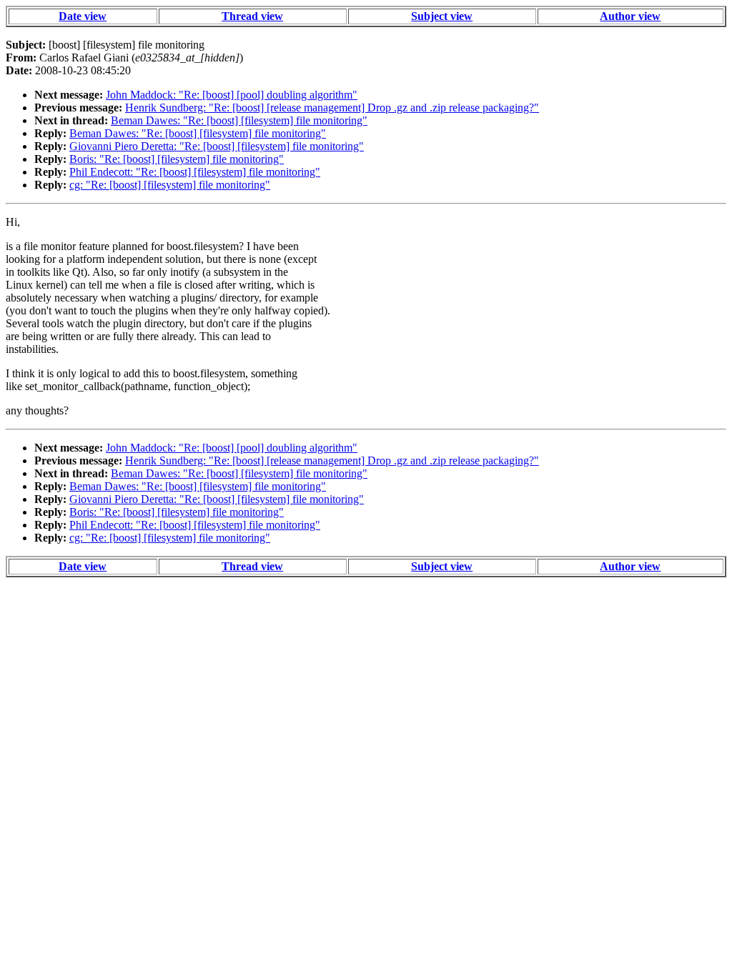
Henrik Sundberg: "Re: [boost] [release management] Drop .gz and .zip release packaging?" (332, 107)
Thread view (252, 16)
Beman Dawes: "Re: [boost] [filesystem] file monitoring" (239, 120)
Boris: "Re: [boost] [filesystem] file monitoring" (176, 159)
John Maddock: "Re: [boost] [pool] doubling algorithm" (231, 95)
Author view (630, 16)
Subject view (442, 16)
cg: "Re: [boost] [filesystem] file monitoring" (169, 185)
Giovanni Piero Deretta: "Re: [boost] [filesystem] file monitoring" (216, 146)
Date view (83, 16)
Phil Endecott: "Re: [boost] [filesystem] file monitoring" (194, 172)
